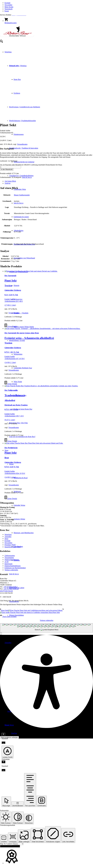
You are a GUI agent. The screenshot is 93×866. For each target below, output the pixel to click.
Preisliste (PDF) (10, 545)
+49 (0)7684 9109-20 (11, 589)
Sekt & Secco (27, 177)
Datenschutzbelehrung (13, 566)
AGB (7, 562)
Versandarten (9, 558)
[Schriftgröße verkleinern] (3, 742)
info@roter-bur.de (6, 591)
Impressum (8, 564)
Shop (6, 539)
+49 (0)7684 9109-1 (10, 587)
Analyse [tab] (7, 183)
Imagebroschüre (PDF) (13, 547)
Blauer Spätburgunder (22, 195)
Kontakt (7, 3)
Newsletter (8, 5)
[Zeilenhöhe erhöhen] (3, 761)
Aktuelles (8, 537)
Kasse (7, 11)
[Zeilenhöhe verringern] (3, 770)
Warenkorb (8, 9)
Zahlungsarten (10, 556)
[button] (1, 633)
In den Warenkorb (6, 169)
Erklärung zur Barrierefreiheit (15, 568)
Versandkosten (22, 144)
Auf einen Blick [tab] (10, 181)
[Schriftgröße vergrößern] (3, 734)
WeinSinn (8, 535)
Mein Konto (9, 7)
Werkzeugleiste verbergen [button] (9, 737)
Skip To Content (6, 844)
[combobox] (46, 627)
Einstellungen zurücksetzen (10, 846)
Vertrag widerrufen (11, 570)
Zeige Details (12, 326)
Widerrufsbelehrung (12, 560)
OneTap (14, 733)
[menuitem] (49, 3)
